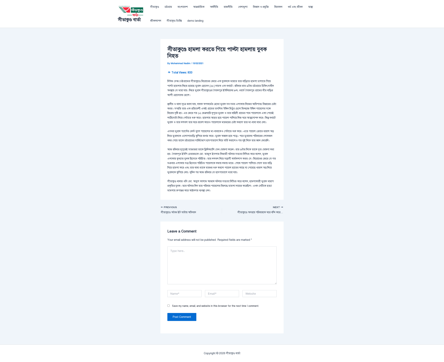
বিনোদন (278, 7)
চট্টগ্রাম (168, 7)
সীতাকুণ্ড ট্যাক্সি (174, 21)
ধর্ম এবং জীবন (295, 7)
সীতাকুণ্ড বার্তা (129, 19)
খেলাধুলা (242, 7)
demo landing (195, 21)
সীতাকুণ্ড (154, 7)
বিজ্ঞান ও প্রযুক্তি (261, 7)
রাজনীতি (228, 7)
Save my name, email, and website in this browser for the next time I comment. (215, 305)
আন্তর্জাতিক (198, 7)
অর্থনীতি (214, 7)
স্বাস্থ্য (310, 7)
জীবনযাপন (155, 21)
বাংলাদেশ (183, 7)
